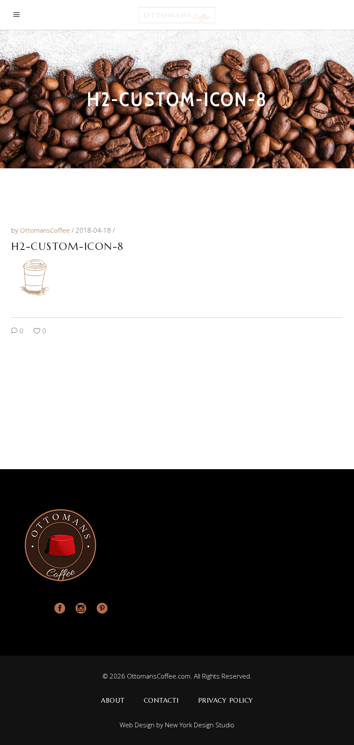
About (113, 700)
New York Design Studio (199, 724)
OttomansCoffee (46, 230)
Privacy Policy (225, 700)
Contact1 (161, 700)
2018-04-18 (94, 230)
